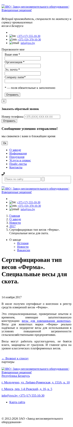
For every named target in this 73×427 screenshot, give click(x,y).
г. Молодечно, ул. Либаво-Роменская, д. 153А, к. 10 (36, 382)
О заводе (15, 219)
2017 (12, 226)
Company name (15, 77)
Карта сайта (17, 402)
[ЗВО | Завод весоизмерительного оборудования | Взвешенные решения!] (36, 10)
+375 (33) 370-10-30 (29, 39)
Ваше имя (12, 54)
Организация (15, 62)
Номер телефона (12, 116)
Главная (14, 215)
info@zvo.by (28, 43)
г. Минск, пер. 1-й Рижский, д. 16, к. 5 (27, 389)
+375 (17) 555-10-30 (28, 36)
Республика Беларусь (16, 375)
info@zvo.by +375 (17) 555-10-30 (23, 395)
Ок (4, 143)
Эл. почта (12, 69)
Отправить (9, 120)
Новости (15, 222)
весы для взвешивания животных (46, 320)
